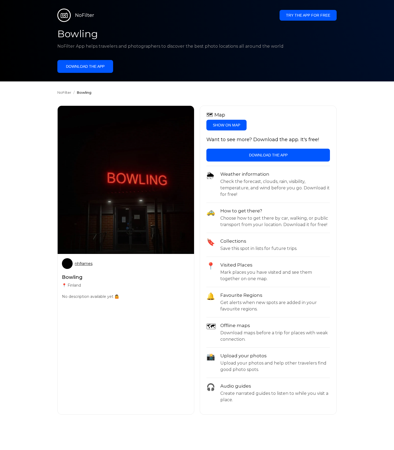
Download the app (85, 66)
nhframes (83, 263)
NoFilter (64, 92)
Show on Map (226, 125)
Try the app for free (308, 15)
